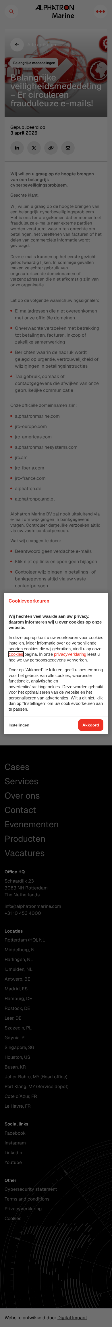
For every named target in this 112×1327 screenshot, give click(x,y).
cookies (16, 654)
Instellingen (19, 725)
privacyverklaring (70, 654)
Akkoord (90, 725)
